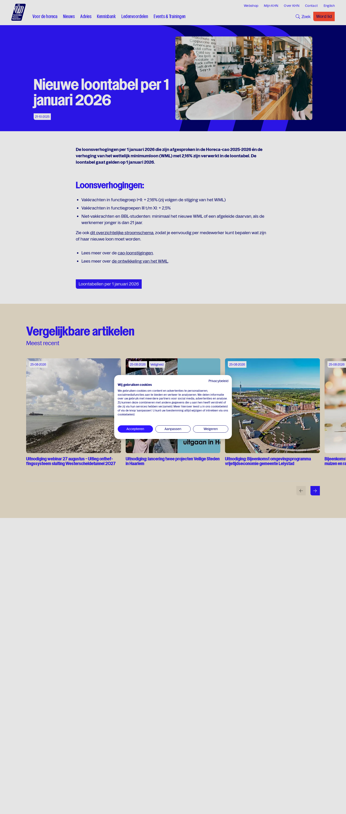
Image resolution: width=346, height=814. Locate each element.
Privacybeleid (218, 381)
